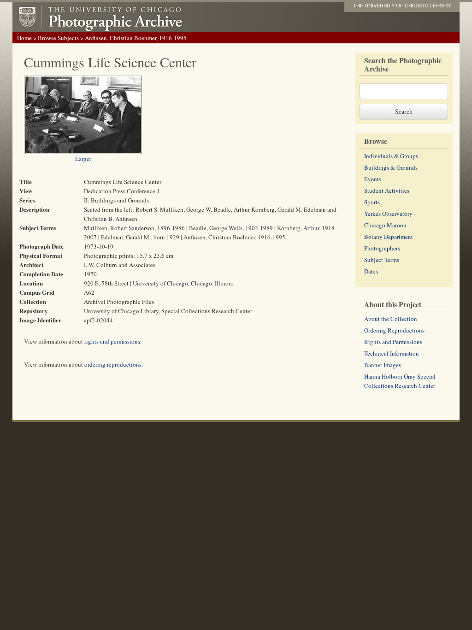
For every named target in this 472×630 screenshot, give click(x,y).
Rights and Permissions (393, 342)
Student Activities (386, 190)
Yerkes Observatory (388, 213)
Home (24, 38)
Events (372, 179)
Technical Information (391, 353)
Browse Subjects (58, 38)
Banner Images (382, 365)
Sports (372, 202)
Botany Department (388, 236)
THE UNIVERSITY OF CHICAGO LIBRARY (402, 5)
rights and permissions (112, 341)
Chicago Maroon (385, 225)
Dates (371, 271)
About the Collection (390, 319)
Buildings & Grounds (391, 167)
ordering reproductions (113, 364)
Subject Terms (381, 260)
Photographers (382, 248)
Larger (83, 159)
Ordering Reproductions (394, 330)
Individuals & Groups (391, 156)
